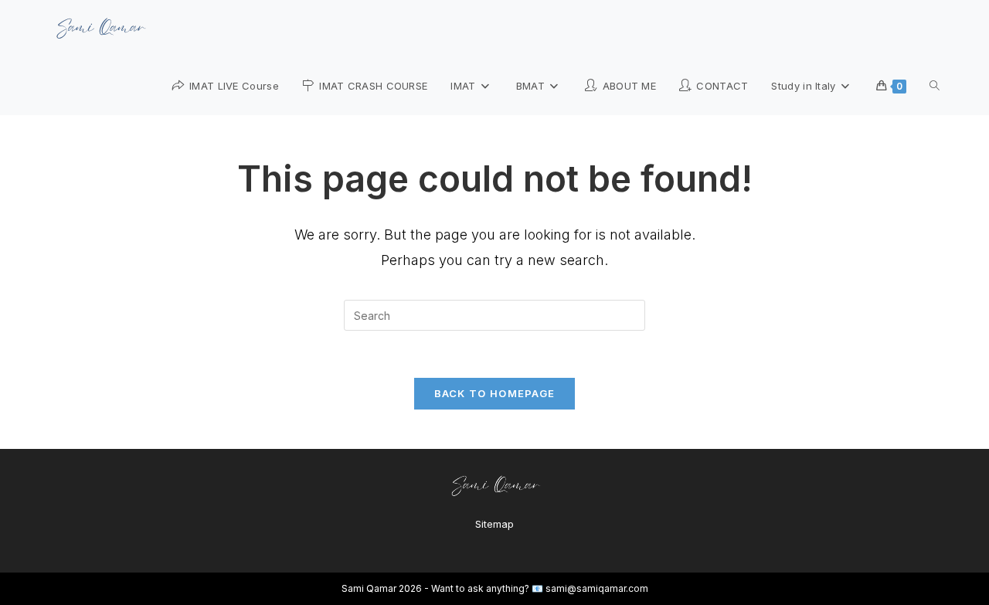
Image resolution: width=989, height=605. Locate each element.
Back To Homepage (495, 393)
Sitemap (494, 524)
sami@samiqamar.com (596, 588)
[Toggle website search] (934, 85)
